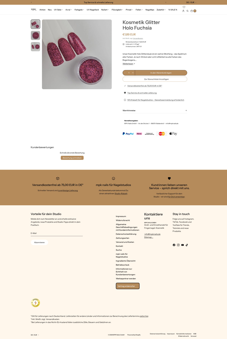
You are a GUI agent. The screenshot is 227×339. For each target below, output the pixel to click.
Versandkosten (138, 38)
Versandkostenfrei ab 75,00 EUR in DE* (144, 86)
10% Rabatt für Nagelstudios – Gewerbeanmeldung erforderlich (155, 100)
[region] (98, 2)
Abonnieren (39, 242)
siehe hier (144, 316)
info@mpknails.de (152, 234)
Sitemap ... (148, 237)
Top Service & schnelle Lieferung (142, 93)
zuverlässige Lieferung (68, 190)
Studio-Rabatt (121, 193)
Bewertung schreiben (72, 158)
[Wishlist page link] (184, 7)
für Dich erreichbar (176, 196)
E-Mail (34, 233)
